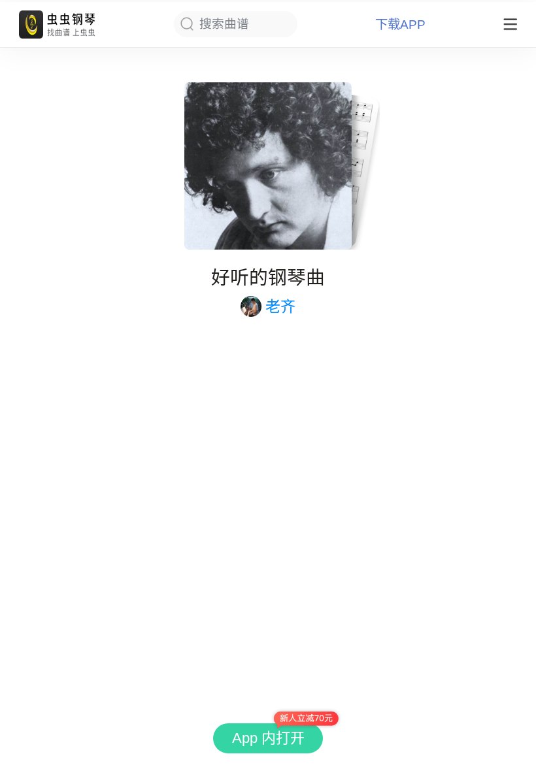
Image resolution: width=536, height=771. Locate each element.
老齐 (280, 306)
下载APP (400, 24)
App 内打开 (268, 738)
